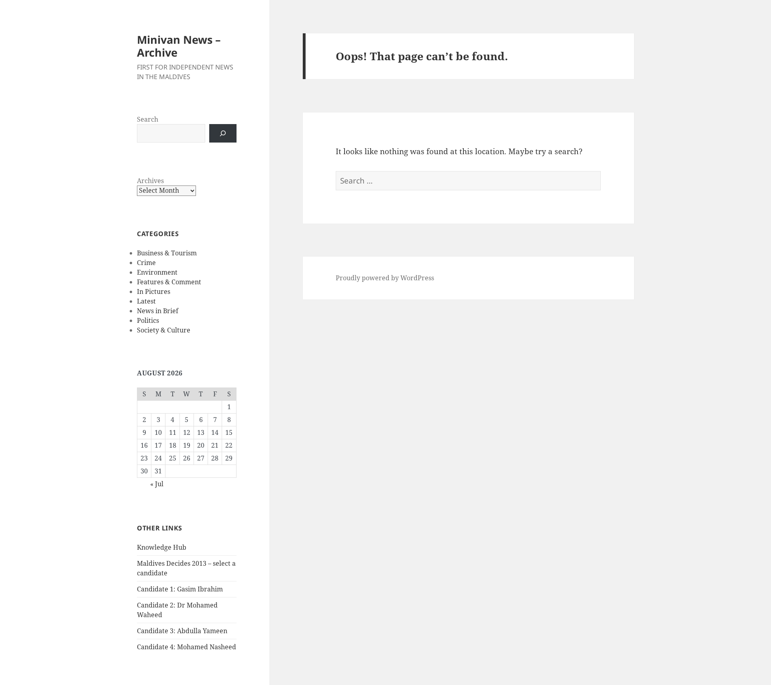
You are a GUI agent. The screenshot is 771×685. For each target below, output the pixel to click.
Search (147, 119)
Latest (146, 301)
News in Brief (157, 310)
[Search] (223, 133)
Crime (146, 262)
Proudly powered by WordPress (385, 277)
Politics (148, 320)
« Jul (156, 483)
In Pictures (153, 291)
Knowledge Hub (161, 547)
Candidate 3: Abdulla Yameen (182, 630)
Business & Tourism (167, 253)
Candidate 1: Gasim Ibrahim (180, 589)
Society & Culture (163, 330)
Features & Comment (169, 281)
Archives (150, 180)
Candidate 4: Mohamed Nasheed (186, 646)
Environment (157, 272)
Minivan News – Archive (179, 46)
